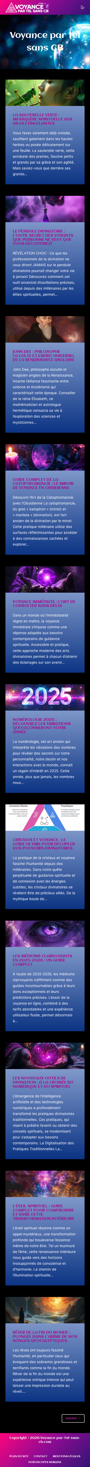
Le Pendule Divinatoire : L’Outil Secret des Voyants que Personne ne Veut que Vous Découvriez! (43, 237)
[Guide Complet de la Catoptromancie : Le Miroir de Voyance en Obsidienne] (45, 457)
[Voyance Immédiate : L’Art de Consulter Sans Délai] (45, 579)
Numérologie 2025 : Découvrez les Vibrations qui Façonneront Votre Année (42, 726)
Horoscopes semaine (44, 1462)
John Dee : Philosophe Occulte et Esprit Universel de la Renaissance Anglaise (44, 356)
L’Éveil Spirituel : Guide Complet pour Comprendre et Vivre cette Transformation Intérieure (43, 1212)
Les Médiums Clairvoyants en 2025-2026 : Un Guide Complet (42, 960)
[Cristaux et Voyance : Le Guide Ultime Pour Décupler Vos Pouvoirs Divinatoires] (45, 817)
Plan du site (18, 1456)
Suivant (71, 1418)
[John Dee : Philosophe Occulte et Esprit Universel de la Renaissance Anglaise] (45, 329)
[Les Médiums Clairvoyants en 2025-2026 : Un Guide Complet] (45, 934)
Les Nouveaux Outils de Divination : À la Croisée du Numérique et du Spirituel (43, 1082)
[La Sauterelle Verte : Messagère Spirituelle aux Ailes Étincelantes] (45, 93)
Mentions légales (66, 1456)
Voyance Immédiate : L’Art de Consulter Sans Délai (44, 604)
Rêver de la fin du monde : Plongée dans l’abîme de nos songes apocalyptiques (45, 1336)
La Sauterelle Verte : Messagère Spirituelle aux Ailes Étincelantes (42, 119)
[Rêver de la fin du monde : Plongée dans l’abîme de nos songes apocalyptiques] (45, 1310)
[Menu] (83, 7)
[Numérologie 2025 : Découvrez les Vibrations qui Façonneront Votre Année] (45, 697)
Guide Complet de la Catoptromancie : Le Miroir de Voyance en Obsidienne (43, 484)
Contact (41, 1456)
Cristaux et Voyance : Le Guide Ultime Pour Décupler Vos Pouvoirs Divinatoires (44, 844)
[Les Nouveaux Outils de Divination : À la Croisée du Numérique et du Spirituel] (45, 1056)
